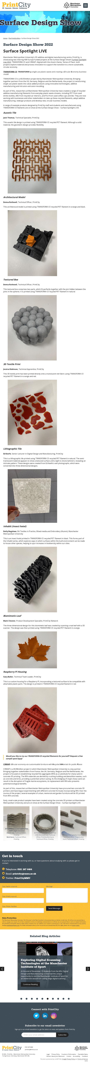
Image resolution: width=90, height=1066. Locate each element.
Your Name (9, 886)
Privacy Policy (56, 1054)
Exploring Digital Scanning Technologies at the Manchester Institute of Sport (44, 964)
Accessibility (76, 1056)
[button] (21, 998)
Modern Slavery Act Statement (56, 1056)
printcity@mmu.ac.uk (31, 1049)
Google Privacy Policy (68, 1059)
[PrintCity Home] (16, 5)
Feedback (85, 1056)
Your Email (9, 896)
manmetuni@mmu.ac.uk (13, 925)
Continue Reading (30, 984)
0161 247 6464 (29, 1047)
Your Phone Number (9, 906)
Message (49, 886)
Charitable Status (83, 1054)
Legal (48, 1054)
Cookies (69, 1056)
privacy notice (75, 925)
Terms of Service (83, 1059)
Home (5, 38)
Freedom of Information (69, 1054)
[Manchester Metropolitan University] (72, 5)
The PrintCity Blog (14, 38)
